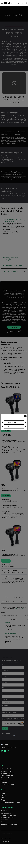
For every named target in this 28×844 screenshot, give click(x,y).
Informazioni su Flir (6, 769)
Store (2, 797)
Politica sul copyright (6, 838)
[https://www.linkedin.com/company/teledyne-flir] (2, 751)
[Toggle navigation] (2, 3)
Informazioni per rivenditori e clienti (10, 802)
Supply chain (4, 800)
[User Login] (18, 3)
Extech (3, 780)
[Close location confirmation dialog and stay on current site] (25, 416)
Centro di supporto (6, 813)
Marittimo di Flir (5, 777)
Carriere (3, 795)
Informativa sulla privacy (7, 833)
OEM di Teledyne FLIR (7, 775)
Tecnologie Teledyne (6, 771)
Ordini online (4, 819)
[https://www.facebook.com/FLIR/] (5, 751)
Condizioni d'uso (5, 841)
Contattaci (4, 811)
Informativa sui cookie (6, 836)
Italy (9, 426)
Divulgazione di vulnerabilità (8, 815)
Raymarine (4, 782)
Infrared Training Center (7, 784)
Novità (3, 793)
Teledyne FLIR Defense (7, 773)
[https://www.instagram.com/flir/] (8, 751)
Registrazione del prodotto (8, 817)
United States (12, 422)
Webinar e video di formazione (9, 824)
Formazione (4, 822)
